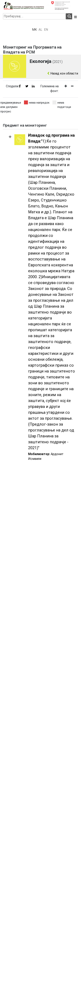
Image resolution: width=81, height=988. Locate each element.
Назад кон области (64, 73)
